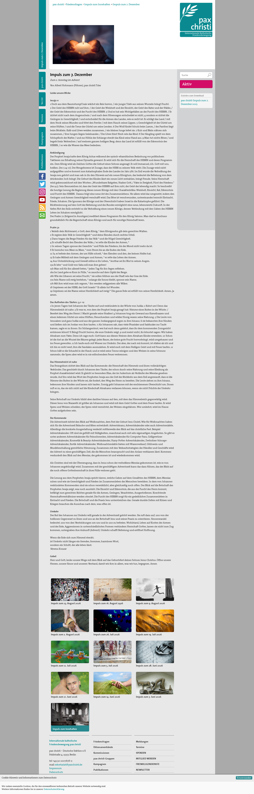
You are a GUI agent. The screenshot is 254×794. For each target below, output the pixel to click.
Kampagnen (42, 138)
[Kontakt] (42, 215)
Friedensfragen (74, 4)
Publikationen (42, 161)
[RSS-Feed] (42, 207)
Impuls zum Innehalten (97, 4)
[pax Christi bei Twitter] (42, 184)
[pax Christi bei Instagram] (42, 191)
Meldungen (142, 741)
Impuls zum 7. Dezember (126, 4)
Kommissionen (101, 752)
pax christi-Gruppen (103, 758)
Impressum (55, 768)
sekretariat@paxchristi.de (68, 764)
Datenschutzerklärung (54, 789)
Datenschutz (56, 772)
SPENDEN (141, 752)
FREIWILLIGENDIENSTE (147, 764)
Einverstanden (244, 778)
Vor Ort (42, 101)
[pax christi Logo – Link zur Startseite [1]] (196, 20)
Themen (42, 118)
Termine (140, 747)
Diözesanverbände (103, 747)
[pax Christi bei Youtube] (42, 199)
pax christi (58, 4)
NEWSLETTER (143, 769)
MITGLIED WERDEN (146, 758)
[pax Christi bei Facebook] (42, 176)
